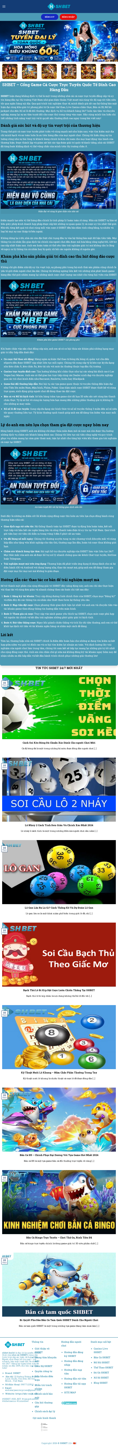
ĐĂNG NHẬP (68, 17)
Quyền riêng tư (43, 1371)
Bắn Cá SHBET (102, 1357)
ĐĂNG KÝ (50, 17)
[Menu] (4, 6)
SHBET (17, 1373)
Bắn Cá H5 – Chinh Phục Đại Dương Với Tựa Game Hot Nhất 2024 (59, 1155)
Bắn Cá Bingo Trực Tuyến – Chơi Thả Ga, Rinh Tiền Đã (59, 1237)
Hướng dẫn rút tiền (75, 1378)
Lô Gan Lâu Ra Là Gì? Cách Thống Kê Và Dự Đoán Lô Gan (59, 907)
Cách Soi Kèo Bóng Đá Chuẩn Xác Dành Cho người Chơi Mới (59, 742)
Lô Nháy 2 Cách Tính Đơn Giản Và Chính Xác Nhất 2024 (59, 825)
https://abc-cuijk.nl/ (26, 1393)
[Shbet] (59, 6)
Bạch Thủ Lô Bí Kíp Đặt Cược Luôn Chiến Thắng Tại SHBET (59, 990)
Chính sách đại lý (45, 1411)
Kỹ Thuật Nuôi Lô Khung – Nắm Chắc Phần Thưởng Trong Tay (59, 1072)
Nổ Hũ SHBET (102, 1362)
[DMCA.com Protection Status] (69, 1402)
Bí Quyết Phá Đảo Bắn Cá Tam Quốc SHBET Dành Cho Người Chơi (59, 1320)
